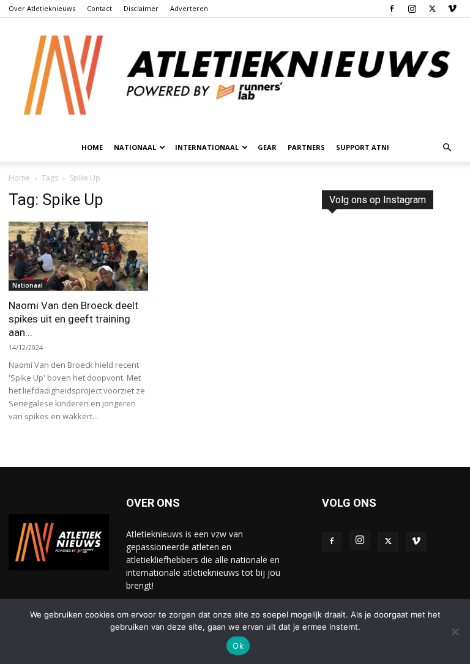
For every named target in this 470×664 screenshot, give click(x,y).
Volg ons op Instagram (377, 200)
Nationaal (27, 285)
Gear (267, 147)
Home (92, 147)
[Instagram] (412, 8)
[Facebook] (391, 8)
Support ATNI (362, 147)
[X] (432, 8)
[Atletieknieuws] (235, 75)
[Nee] (455, 631)
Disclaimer (141, 8)
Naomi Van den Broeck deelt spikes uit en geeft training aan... (73, 318)
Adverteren (189, 8)
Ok (238, 646)
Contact (99, 8)
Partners (306, 147)
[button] (446, 148)
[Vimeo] (452, 8)
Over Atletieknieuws (42, 8)
